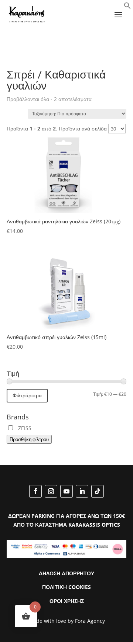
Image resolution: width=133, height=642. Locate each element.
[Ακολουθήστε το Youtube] (66, 491)
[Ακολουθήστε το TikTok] (97, 491)
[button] (127, 7)
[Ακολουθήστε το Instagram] (51, 491)
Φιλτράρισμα (27, 395)
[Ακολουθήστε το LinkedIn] (82, 491)
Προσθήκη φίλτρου (29, 439)
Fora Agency (90, 620)
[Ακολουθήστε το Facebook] (35, 491)
